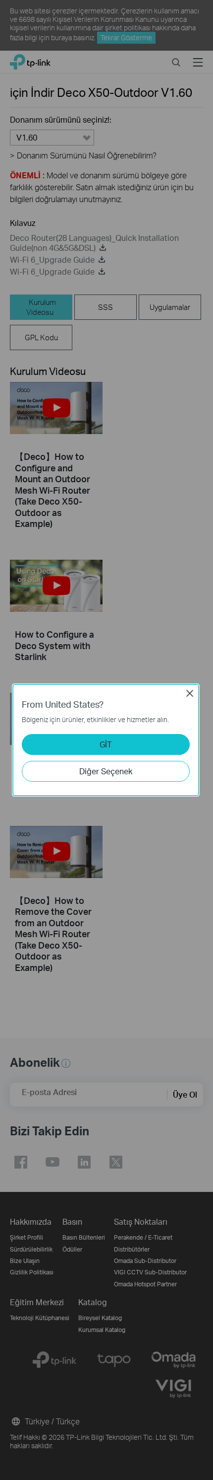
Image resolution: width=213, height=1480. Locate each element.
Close (190, 693)
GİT (106, 744)
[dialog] (106, 740)
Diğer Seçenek (105, 771)
